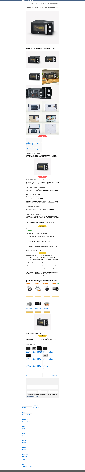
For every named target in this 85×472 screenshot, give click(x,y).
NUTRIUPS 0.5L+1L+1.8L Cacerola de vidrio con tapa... (38, 293)
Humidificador (51, 3)
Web (49, 390)
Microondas (37, 5)
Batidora (23, 409)
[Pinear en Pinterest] (44, 368)
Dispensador (37, 3)
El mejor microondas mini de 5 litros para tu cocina (34, 142)
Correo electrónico (41, 390)
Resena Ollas (24, 456)
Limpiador (24, 440)
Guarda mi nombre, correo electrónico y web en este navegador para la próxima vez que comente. (43, 394)
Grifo (48, 3)
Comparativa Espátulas (26, 417)
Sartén (23, 464)
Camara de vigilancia (25, 410)
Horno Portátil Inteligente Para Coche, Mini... (47, 293)
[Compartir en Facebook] (39, 368)
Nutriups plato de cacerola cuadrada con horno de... (47, 308)
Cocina (49, 371)
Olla (23, 445)
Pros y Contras (28, 148)
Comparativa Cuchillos (26, 414)
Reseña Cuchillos (25, 452)
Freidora (40, 3)
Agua (23, 405)
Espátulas (44, 3)
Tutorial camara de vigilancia (27, 466)
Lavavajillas (56, 3)
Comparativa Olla (25, 419)
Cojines (23, 412)
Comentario (29, 383)
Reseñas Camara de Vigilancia (25, 459)
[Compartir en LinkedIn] (45, 368)
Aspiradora (24, 407)
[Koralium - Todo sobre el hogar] (25, 3)
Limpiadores (32, 5)
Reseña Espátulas (25, 454)
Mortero (40, 5)
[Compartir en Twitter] (41, 368)
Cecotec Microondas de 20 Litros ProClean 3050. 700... (38, 308)
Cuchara (23, 426)
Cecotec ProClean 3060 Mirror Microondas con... (29, 308)
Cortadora (24, 424)
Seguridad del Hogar (36, 407)
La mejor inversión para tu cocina (31, 147)
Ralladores (24, 449)
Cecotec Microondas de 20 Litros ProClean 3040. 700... (55, 293)
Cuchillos (32, 3)
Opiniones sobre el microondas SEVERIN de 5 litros (34, 149)
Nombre (28, 390)
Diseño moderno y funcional (30, 144)
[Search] (30, 2)
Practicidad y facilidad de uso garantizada (32, 143)
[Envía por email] (42, 368)
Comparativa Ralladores (26, 421)
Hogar (38, 405)
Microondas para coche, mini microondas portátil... (29, 293)
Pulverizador (44, 5)
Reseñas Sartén (25, 462)
